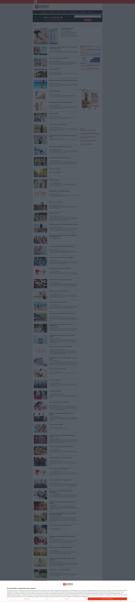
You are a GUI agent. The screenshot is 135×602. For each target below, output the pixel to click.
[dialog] (67, 591)
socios (17, 590)
